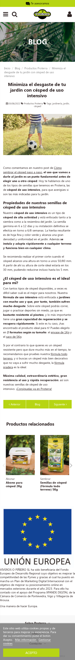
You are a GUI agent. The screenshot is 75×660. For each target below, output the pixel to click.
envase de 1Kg (60, 332)
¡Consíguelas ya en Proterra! (34, 389)
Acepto (31, 652)
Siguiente (60, 404)
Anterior (15, 404)
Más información (26, 640)
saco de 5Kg (13, 337)
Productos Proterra (34, 103)
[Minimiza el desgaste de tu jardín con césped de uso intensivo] (37, 134)
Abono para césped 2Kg (14, 484)
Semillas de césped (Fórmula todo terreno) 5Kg (53, 486)
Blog (37, 404)
